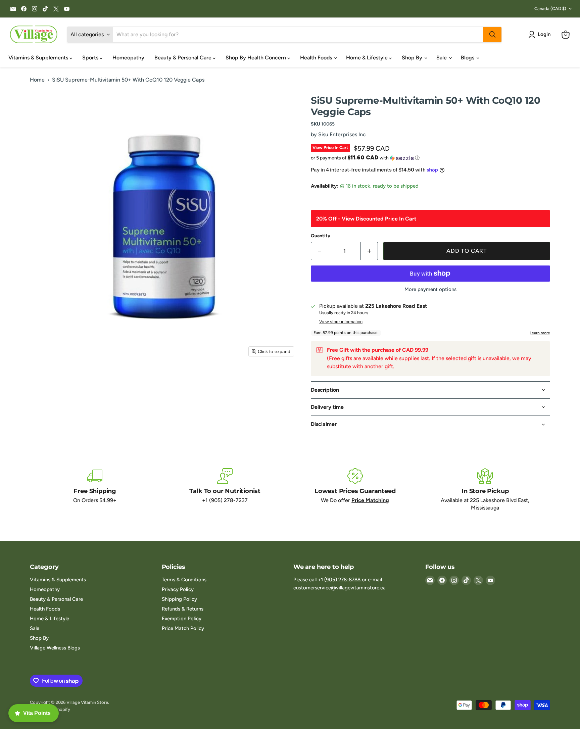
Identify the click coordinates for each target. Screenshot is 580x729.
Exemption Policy (181, 619)
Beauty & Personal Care (183, 57)
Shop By (413, 57)
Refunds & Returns (182, 609)
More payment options (430, 289)
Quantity (320, 236)
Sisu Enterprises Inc (342, 134)
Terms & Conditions (184, 580)
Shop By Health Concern (256, 57)
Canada (550, 8)
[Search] (492, 34)
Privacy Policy (178, 589)
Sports (91, 57)
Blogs (468, 57)
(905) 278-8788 (343, 580)
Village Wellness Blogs (55, 648)
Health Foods (316, 57)
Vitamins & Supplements (38, 57)
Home (37, 80)
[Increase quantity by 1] (369, 251)
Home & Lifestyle (367, 57)
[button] (540, 35)
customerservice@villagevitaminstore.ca (339, 588)
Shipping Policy (179, 599)
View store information (340, 322)
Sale (442, 57)
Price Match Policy (183, 628)
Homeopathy (128, 57)
